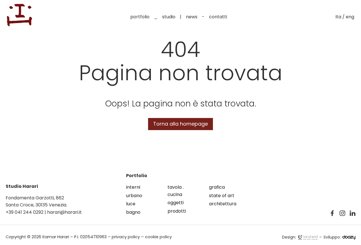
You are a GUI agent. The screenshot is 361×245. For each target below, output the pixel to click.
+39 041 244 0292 (24, 212)
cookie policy (158, 237)
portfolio (139, 17)
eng (350, 17)
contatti (218, 17)
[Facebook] (332, 213)
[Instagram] (342, 213)
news (191, 17)
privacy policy (126, 237)
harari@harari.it (64, 212)
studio (168, 17)
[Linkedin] (352, 213)
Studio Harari (22, 186)
